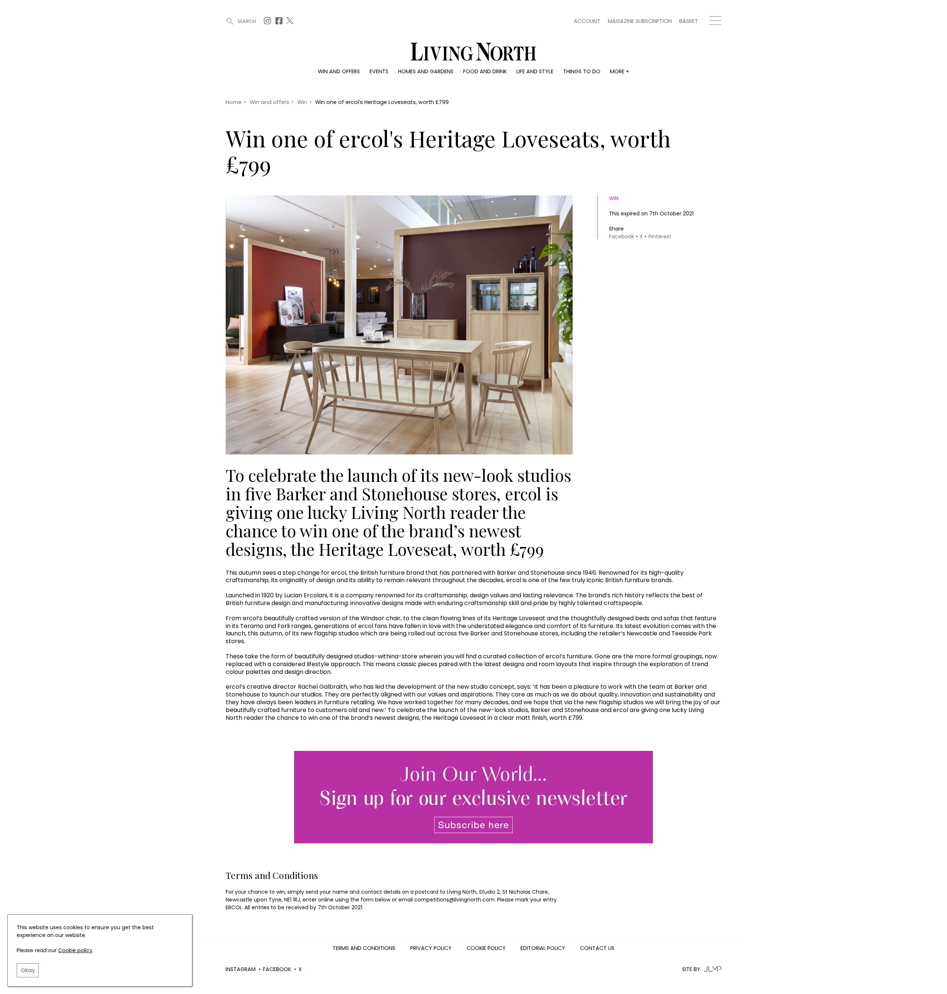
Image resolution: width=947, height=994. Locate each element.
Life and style (534, 71)
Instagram (241, 969)
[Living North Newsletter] (473, 797)
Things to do (581, 71)
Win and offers (339, 71)
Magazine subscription (640, 21)
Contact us (597, 948)
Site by (691, 969)
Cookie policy (75, 950)
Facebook (277, 969)
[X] (290, 23)
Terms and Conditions (364, 948)
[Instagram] (268, 23)
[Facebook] (280, 23)
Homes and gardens (426, 71)
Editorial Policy (542, 948)
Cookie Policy (486, 948)
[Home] (473, 52)
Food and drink (485, 71)
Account (587, 21)
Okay (28, 970)
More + (619, 71)
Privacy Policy (431, 948)
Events (379, 71)
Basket (688, 21)
